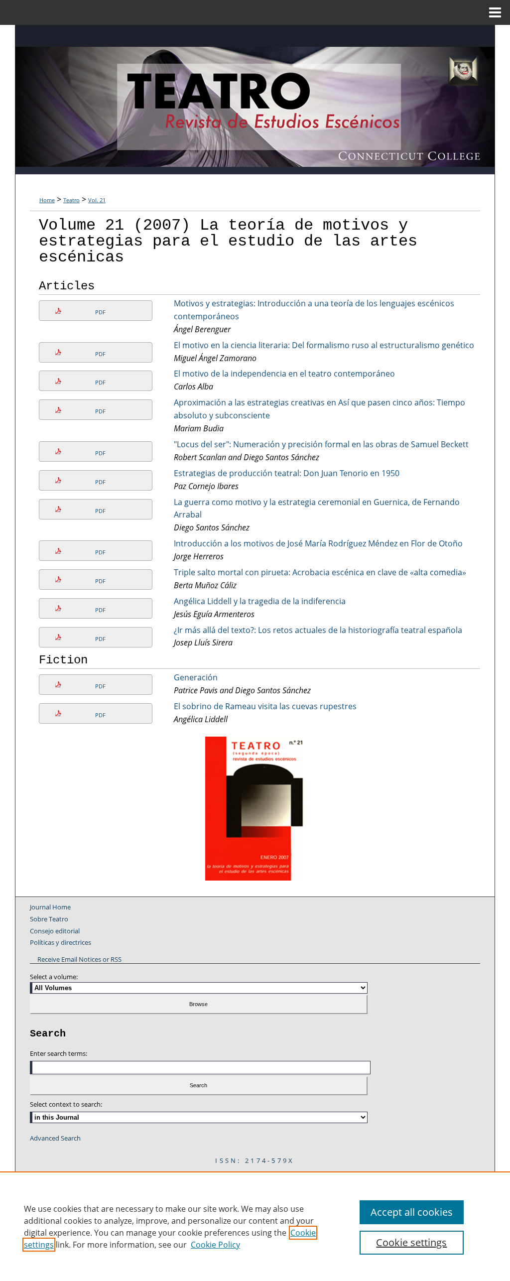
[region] (255, 1226)
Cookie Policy (215, 1244)
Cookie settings (411, 1242)
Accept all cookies (412, 1212)
